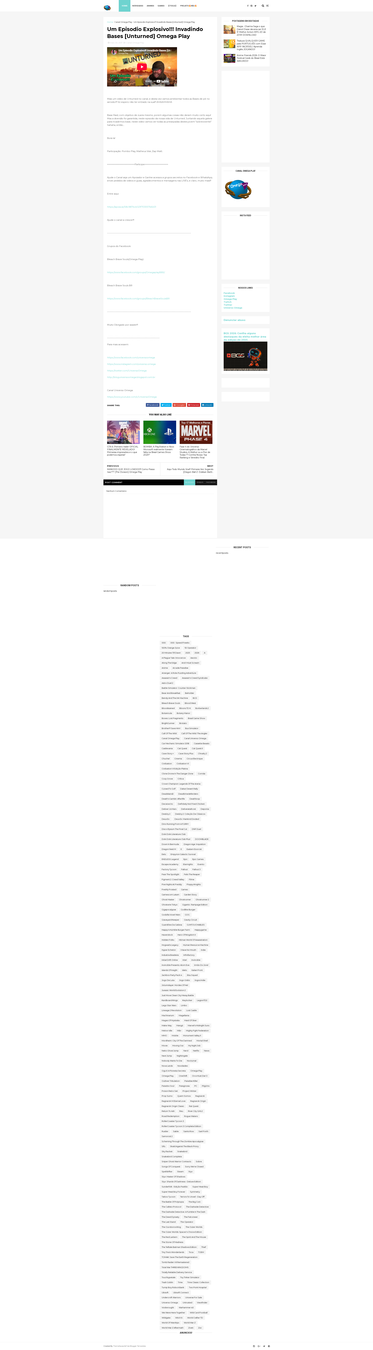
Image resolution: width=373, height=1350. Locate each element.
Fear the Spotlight (170, 874)
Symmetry (195, 1192)
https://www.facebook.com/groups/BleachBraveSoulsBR (138, 298)
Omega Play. (168, 1076)
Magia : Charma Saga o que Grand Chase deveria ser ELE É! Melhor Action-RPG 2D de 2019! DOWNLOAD (251, 30)
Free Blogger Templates (136, 1346)
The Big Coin (194, 1202)
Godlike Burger (188, 909)
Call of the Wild (169, 733)
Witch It (178, 1318)
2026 (197, 653)
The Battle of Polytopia (173, 1202)
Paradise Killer (191, 1081)
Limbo (184, 1005)
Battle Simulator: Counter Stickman (178, 688)
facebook (211, 482)
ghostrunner (185, 899)
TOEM (201, 1252)
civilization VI (183, 763)
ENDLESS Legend (170, 859)
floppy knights (194, 884)
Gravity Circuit (190, 920)
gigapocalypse (169, 909)
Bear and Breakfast (171, 693)
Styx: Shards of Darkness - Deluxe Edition (181, 1181)
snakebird (182, 1151)
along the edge (169, 663)
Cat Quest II (197, 748)
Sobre (199, 1161)
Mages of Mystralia (171, 1020)
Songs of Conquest (171, 1166)
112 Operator (190, 648)
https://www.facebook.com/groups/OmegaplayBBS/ (136, 272)
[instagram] (251, 6)
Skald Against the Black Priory (184, 1146)
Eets (164, 854)
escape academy (170, 864)
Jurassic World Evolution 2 (174, 990)
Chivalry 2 (202, 753)
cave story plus (185, 753)
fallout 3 (196, 869)
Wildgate (166, 1318)
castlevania (167, 748)
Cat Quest (182, 748)
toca (191, 1252)
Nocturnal (191, 1061)
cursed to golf (168, 789)
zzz (200, 1328)
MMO (164, 1035)
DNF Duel (196, 829)
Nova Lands (167, 1066)
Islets (184, 970)
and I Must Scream (190, 663)
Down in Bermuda (170, 844)
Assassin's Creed (169, 678)
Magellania (184, 1015)
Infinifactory (189, 955)
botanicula (167, 713)
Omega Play (230, 299)
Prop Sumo (167, 1096)
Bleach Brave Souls (171, 703)
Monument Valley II (192, 1035)
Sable (176, 1131)
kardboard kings (170, 1000)
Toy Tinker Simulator (189, 1277)
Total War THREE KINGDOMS (175, 1267)
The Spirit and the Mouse (194, 1237)
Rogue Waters (191, 1116)
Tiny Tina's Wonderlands (173, 1252)
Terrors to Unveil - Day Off (192, 1197)
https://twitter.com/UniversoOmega (127, 370)
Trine (180, 1282)
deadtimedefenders (188, 794)
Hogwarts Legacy (170, 945)
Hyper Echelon (169, 950)
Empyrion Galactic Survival (183, 854)
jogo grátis (184, 980)
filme (191, 879)
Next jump (167, 1056)
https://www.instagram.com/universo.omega (131, 364)
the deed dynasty (170, 1217)
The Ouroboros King (171, 1227)
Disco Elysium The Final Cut (174, 829)
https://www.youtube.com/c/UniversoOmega (132, 396)
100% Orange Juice (171, 648)
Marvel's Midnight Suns (198, 1025)
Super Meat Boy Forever (173, 1192)
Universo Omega (233, 307)
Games (161, 6)
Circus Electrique (195, 758)
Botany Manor (183, 713)
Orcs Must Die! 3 (199, 1076)
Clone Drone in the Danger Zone (177, 773)
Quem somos (184, 1096)
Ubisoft (165, 1292)
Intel (185, 960)
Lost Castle (191, 1010)
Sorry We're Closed (194, 1166)
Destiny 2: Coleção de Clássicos (190, 814)
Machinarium (168, 1015)
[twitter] (255, 6)
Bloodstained (168, 708)
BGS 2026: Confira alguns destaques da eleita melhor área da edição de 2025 (245, 336)
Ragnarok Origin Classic (173, 1106)
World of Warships (170, 1322)
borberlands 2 (202, 708)
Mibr (179, 1030)
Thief (203, 1247)
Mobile (175, 1035)
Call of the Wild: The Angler (194, 733)
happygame (201, 930)
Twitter (228, 305)
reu (181, 1111)
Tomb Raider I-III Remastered (175, 1262)
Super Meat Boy (200, 1186)
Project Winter (189, 1091)
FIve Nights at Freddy (172, 884)
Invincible (195, 960)
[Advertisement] (245, 116)
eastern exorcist (194, 849)
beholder (189, 693)
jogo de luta (168, 980)
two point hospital (197, 1287)
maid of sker (190, 1020)
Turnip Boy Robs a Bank (173, 1287)
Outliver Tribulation (171, 1081)
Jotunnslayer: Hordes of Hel (175, 985)
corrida (201, 773)
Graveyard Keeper (170, 920)
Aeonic (193, 658)
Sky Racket (167, 1151)
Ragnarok (200, 1096)
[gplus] (259, 1346)
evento (201, 864)
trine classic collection (198, 1282)
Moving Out (177, 1045)
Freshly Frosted (169, 889)
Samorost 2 (167, 1136)
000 (164, 643)
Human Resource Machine (195, 945)
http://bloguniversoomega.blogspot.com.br (131, 377)
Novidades (137, 6)
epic (185, 859)
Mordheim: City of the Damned (177, 1040)
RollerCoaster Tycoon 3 (173, 1121)
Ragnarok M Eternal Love (173, 1101)
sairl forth (203, 1131)
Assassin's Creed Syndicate (194, 678)
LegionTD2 (202, 1000)
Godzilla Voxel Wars (171, 914)
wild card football (198, 1312)
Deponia (205, 809)
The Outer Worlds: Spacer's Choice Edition (182, 1232)
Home (124, 6)
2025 (187, 653)
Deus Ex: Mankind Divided (187, 819)
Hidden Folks (168, 940)
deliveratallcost (188, 809)
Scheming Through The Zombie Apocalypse (182, 1141)
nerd (185, 1050)
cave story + (168, 753)
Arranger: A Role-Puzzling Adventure (179, 673)
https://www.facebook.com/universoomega (131, 357)
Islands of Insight (169, 970)
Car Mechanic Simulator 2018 (175, 743)
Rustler (165, 1131)
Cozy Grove (167, 779)
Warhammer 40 (186, 1307)
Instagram (229, 296)
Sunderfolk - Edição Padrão (175, 1186)
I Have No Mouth (188, 950)
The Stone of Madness (172, 1242)
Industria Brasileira (170, 955)
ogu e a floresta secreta (174, 1071)
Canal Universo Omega (195, 738)
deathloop (195, 799)
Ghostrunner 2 (202, 899)
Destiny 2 (166, 814)
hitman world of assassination (193, 940)
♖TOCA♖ (172, 6)
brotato (183, 723)
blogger (189, 482)
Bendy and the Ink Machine (175, 698)
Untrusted (187, 1302)
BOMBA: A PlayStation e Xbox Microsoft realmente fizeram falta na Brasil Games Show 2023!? (158, 450)
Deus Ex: (166, 819)
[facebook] (247, 6)
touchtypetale (168, 1277)
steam (180, 1171)
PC (195, 1086)
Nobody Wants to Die (172, 1061)
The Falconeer (191, 1217)
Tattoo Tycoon (168, 1197)
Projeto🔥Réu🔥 (188, 6)
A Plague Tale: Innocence (174, 658)
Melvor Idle (167, 1030)
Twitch (228, 302)
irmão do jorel (201, 965)
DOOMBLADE (202, 839)
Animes (150, 6)
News (206, 1050)
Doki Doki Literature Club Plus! (176, 839)
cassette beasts (201, 743)
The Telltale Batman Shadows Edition (179, 1247)
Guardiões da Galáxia (172, 925)
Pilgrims (205, 1086)
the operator (186, 1222)
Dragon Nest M (169, 849)
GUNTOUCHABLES (196, 925)
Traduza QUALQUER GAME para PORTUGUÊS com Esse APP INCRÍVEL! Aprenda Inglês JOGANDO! (251, 45)
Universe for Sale (193, 1297)
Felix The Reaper (192, 874)
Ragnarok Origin (198, 1101)
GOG (187, 914)
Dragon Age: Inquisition (195, 844)
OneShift (183, 1076)
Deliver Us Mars (169, 809)
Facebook (229, 293)
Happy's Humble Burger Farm (176, 930)
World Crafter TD (195, 1318)
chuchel (166, 758)
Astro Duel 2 (167, 683)
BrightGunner (168, 723)
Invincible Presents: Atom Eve (175, 965)
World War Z (190, 1322)
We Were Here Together (173, 1312)
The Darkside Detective (197, 1207)
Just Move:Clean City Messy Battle (178, 995)
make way (167, 1025)
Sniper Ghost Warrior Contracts (176, 1161)
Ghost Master (168, 899)
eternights (188, 864)
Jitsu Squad (192, 975)
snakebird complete (172, 1156)
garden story (190, 894)
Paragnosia (184, 1086)
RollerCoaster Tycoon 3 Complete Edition (181, 1126)
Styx (190, 1171)
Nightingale (182, 1056)
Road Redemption (170, 1116)
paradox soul (168, 1086)
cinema (178, 758)
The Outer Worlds (194, 1227)
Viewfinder (202, 1302)
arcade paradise (180, 668)
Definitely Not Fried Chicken (191, 804)
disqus (200, 482)
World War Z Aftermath (172, 1328)
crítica (181, 779)
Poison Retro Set (170, 1091)
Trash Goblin (167, 1282)
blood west (190, 703)
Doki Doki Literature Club (174, 834)
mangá (179, 1025)
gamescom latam (170, 894)
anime (165, 668)
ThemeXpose (118, 1346)
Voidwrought (168, 1307)
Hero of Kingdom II (187, 935)
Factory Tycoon (169, 869)
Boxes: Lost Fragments (172, 718)
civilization (167, 763)
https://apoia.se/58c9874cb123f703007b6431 (131, 206)
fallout (184, 869)
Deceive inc (167, 804)
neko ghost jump (170, 1050)
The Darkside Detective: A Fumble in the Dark (183, 1212)
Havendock (167, 935)
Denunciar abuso (234, 320)
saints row (188, 1131)
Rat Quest (193, 1106)
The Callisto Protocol (171, 1207)
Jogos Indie (200, 980)
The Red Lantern (169, 1237)
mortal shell (202, 1040)
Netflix (196, 1050)
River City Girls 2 (195, 1111)
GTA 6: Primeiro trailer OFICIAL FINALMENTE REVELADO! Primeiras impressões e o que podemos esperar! (122, 450)
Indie (203, 950)
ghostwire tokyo (169, 904)
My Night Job (194, 1045)
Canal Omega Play (123, 22)
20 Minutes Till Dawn (171, 653)
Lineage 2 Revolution (172, 1010)
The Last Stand (169, 1222)
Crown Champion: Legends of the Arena (181, 784)
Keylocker (187, 1000)
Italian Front (197, 970)
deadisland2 (168, 794)
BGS (195, 698)
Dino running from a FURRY (175, 824)
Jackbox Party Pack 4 (172, 975)
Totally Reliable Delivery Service (177, 1272)
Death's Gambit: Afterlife (173, 799)
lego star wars (169, 1005)
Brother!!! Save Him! (171, 728)
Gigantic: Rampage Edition (194, 904)
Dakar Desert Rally (189, 789)
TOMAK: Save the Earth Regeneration (179, 1257)
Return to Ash (168, 1111)
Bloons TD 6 (185, 708)
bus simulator (191, 728)
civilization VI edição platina (175, 768)
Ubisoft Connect (181, 1292)
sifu (163, 1146)
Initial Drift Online (170, 960)
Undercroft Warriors (171, 1297)
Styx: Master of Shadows (173, 1176)
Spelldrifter (167, 1171)
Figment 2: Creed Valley (173, 879)
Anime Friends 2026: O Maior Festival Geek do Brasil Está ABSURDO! (251, 58)
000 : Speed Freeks (179, 643)
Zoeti (190, 1328)
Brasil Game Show (196, 718)
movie (165, 1045)
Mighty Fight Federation (197, 1030)
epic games (198, 859)
